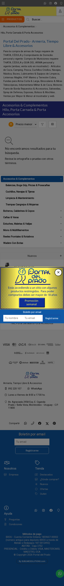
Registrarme (51, 318)
